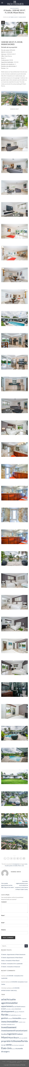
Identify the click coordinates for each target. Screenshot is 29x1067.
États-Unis (6, 1048)
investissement (8, 1027)
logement (12, 1034)
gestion (11, 865)
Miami (19, 865)
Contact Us (12, 1062)
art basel (17, 1006)
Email (3, 922)
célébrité (13, 1009)
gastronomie (18, 1015)
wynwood (21, 1045)
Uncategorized (14, 8)
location (4, 1034)
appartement (7, 1006)
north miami (21, 1037)
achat (26, 864)
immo (4, 1021)
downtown (18, 1009)
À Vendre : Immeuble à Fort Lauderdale (11, 963)
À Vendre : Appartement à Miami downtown (13, 954)
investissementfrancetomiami (14, 1030)
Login (24, 1061)
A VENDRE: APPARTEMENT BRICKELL (10, 989)
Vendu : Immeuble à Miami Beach (10, 960)
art (14, 1006)
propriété (5, 1041)
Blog (18, 1062)
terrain (3, 1045)
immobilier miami (21, 1022)
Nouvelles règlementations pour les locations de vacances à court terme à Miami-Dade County (21, 885)
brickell (3, 1009)
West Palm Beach (15, 1045)
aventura (22, 1006)
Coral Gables (8, 1009)
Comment (4, 902)
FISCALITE (21, 1011)
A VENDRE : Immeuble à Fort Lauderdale (12, 977)
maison (20, 1034)
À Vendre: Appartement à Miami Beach (12, 957)
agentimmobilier (9, 1003)
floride (4, 1014)
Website (3, 929)
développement (7, 1011)
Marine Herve (22, 17)
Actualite (7, 865)
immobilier (15, 865)
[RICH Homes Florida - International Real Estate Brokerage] (15, 2)
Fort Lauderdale (12, 1015)
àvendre (13, 1048)
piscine (25, 1038)
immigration (23, 1018)
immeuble (16, 1018)
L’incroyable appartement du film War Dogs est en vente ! (7, 885)
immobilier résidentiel (6, 1024)
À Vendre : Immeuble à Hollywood (10, 966)
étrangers (5, 1051)
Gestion (19, 1061)
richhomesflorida (19, 1041)
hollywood (10, 1018)
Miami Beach (13, 1037)
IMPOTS (13, 1024)
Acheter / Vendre (11, 1061)
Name (3, 915)
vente (22, 865)
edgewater (16, 1011)
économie (19, 1048)
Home (4, 1061)
